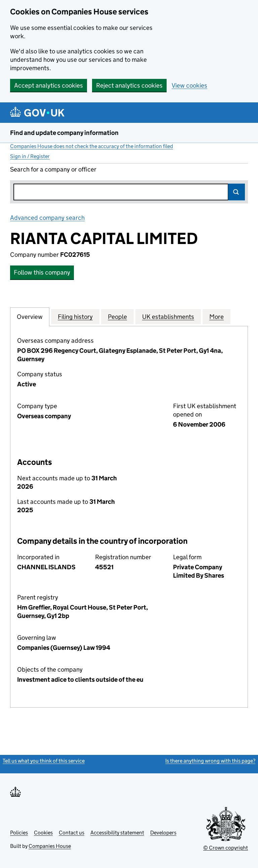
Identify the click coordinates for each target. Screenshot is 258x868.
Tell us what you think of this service (44, 761)
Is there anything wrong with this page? (210, 761)
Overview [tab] (30, 317)
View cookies (189, 85)
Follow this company (42, 272)
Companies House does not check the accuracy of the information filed (91, 146)
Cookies (43, 832)
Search (236, 192)
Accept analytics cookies (48, 85)
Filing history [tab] (75, 317)
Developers (163, 832)
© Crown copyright (225, 848)
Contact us (71, 832)
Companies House (50, 846)
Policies (19, 832)
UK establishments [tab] (168, 317)
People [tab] (117, 317)
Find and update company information (64, 133)
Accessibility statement (117, 832)
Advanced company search (47, 218)
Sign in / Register (30, 156)
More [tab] (216, 317)
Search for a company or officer (53, 169)
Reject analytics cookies (129, 85)
